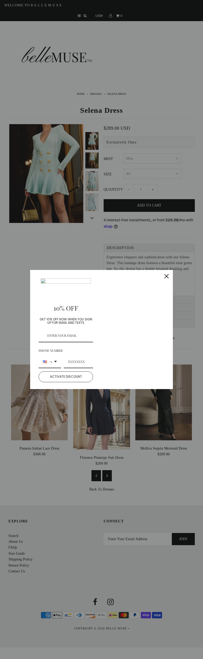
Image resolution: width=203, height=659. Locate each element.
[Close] (166, 276)
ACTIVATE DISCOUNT (66, 376)
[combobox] (50, 362)
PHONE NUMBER (51, 350)
